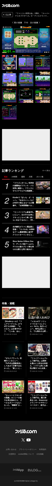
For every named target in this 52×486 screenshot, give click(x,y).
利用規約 (42, 449)
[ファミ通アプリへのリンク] (18, 469)
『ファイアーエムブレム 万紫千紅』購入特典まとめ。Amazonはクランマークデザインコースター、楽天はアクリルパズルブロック (39, 400)
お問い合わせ (11, 449)
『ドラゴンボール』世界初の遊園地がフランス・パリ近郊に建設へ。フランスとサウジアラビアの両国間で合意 (23, 187)
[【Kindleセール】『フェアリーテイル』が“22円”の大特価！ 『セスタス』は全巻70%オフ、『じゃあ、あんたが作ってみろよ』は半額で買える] (13, 313)
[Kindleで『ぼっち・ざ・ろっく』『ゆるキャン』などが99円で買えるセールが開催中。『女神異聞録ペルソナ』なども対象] (43, 200)
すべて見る (46, 170)
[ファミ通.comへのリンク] (10, 5)
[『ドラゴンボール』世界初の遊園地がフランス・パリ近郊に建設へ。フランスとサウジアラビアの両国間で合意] (43, 186)
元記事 (8, 14)
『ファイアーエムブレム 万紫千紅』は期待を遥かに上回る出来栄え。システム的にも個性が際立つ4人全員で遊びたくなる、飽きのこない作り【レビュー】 (39, 363)
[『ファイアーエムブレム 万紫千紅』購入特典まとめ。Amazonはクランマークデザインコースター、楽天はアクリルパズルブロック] (39, 387)
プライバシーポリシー (28, 449)
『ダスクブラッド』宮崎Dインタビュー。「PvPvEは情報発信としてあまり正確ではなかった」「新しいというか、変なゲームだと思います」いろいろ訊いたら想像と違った (13, 363)
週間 (23, 176)
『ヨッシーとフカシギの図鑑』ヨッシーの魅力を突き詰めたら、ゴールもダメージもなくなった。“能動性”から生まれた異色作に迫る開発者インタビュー (13, 400)
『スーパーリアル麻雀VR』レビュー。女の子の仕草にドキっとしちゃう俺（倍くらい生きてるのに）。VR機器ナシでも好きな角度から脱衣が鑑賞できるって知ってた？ (23, 216)
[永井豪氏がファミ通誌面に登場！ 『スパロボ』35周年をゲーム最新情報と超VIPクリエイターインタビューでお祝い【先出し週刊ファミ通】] (43, 229)
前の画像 (18, 22)
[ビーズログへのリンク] (34, 469)
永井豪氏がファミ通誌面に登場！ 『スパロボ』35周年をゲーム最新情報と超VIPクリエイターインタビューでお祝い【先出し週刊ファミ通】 (24, 230)
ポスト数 (39, 176)
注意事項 (12, 454)
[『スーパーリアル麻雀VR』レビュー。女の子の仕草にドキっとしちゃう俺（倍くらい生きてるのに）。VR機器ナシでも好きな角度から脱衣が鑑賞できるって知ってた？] (43, 215)
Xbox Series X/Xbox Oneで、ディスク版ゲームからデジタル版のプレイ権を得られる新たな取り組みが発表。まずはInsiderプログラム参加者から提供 (23, 245)
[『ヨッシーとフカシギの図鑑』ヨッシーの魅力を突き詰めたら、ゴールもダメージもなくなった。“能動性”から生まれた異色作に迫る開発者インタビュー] (13, 387)
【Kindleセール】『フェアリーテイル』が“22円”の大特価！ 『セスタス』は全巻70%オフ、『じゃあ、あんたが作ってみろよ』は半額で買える (13, 326)
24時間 (14, 176)
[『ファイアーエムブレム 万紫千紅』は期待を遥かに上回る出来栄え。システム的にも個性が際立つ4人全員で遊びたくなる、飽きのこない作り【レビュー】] (39, 350)
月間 (30, 176)
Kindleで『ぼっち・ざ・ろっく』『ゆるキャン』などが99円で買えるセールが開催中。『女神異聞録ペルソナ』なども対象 (23, 201)
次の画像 (34, 22)
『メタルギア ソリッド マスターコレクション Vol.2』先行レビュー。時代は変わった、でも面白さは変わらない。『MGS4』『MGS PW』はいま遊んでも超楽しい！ (39, 326)
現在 (6, 176)
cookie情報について (26, 454)
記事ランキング (13, 170)
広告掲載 (40, 454)
